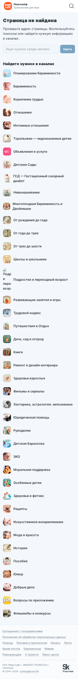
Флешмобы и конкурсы (32, 613)
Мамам (49, 648)
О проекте (32, 654)
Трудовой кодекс (27, 313)
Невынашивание (26, 192)
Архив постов (11, 648)
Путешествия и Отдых (31, 326)
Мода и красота (26, 535)
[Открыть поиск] (71, 6)
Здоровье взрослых (29, 378)
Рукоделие (22, 430)
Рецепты (20, 509)
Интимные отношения (31, 125)
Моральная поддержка (31, 470)
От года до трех (26, 233)
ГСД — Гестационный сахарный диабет (38, 178)
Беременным (32, 648)
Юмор (18, 574)
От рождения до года (30, 220)
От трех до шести (27, 246)
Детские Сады (24, 165)
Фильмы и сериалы (28, 391)
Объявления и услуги (30, 152)
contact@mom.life (29, 671)
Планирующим (11, 654)
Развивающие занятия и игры (37, 300)
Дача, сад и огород (28, 339)
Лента (68, 642)
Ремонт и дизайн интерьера (35, 365)
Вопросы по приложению (33, 600)
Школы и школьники (30, 259)
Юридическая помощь (31, 417)
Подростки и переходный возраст (40, 280)
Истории (20, 548)
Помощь (7, 642)
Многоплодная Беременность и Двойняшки (37, 206)
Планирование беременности (36, 73)
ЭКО (16, 457)
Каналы (55, 642)
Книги (18, 352)
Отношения (22, 112)
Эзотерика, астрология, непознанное (43, 404)
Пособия (20, 561)
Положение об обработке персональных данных (34, 637)
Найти (67, 49)
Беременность (24, 86)
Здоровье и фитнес (28, 496)
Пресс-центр (50, 654)
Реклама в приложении (32, 642)
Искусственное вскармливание (38, 522)
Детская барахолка (28, 443)
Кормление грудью (28, 99)
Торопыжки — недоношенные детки (42, 138)
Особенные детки (27, 483)
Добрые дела (24, 587)
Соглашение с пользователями (22, 631)
